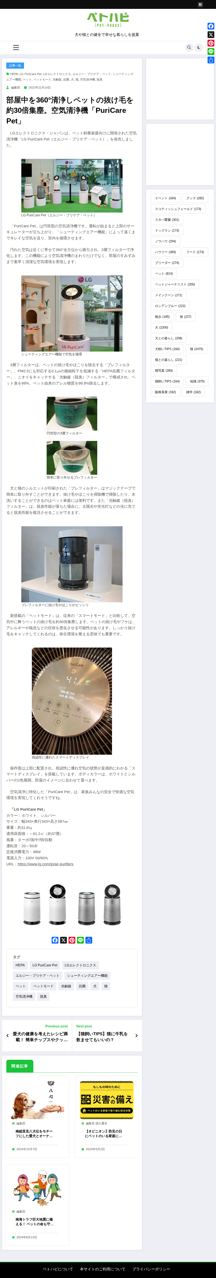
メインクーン (168, 295)
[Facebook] (211, 26)
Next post (84, 1026)
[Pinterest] (211, 43)
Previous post (56, 1026)
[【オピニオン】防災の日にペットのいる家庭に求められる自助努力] (107, 1100)
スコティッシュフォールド (178, 209)
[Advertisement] (180, 89)
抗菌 (66, 79)
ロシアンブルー (170, 306)
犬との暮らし (168, 338)
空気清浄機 (87, 79)
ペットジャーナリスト (175, 284)
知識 (197, 381)
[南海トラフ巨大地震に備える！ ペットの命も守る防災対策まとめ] (37, 1188)
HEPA (14, 74)
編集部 (15, 87)
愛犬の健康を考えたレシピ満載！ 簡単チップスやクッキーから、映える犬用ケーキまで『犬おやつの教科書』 (40, 1037)
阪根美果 (165, 392)
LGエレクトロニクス (57, 74)
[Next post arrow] (136, 1035)
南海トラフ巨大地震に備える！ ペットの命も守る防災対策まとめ (35, 1222)
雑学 (193, 392)
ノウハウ (165, 241)
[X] (63, 941)
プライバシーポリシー (151, 1269)
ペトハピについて (58, 1269)
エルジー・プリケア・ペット (92, 74)
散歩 (162, 316)
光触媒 (57, 79)
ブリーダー (167, 263)
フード (195, 252)
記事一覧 (15, 65)
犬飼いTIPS (167, 349)
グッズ (195, 198)
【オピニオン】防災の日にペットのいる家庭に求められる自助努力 (103, 1134)
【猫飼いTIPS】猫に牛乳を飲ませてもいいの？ (102, 1036)
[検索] (189, 47)
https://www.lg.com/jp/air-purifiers (45, 864)
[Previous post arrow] (7, 1035)
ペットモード (42, 79)
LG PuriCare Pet (31, 74)
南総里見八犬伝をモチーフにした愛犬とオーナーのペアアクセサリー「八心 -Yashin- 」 (34, 1134)
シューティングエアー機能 (87, 975)
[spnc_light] (198, 47)
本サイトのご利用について (103, 1269)
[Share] (211, 60)
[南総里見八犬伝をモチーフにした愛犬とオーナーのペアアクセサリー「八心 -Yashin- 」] (37, 1100)
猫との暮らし (168, 359)
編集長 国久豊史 (96, 1123)
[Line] (211, 51)
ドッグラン (167, 230)
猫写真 (164, 370)
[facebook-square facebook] (200, 4)
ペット (27, 79)
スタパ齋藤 (167, 219)
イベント (165, 198)
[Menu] (16, 47)
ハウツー (165, 252)
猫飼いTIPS (167, 381)
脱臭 (100, 79)
